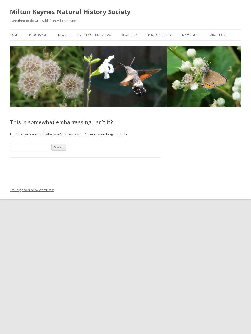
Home (14, 35)
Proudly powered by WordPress (32, 190)
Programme (38, 35)
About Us (217, 35)
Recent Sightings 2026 (94, 35)
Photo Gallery (159, 35)
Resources (129, 35)
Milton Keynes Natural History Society (70, 11)
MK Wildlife (190, 35)
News (62, 35)
